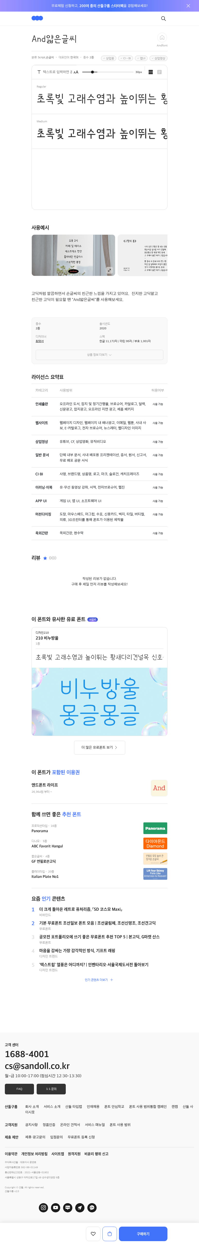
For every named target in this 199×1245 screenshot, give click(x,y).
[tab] (151, 72)
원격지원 (74, 1154)
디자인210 (42, 632)
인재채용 (93, 1106)
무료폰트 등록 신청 (81, 1137)
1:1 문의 (51, 1088)
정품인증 (49, 1125)
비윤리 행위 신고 (96, 1154)
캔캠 (175, 1106)
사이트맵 (57, 1154)
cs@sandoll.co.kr (37, 1066)
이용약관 (11, 1154)
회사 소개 (32, 1106)
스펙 (102, 336)
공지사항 (31, 1125)
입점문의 (56, 1137)
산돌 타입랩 (73, 1106)
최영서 (40, 341)
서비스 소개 (52, 1106)
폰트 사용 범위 (120, 1125)
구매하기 (143, 1234)
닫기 (188, 6)
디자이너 (41, 336)
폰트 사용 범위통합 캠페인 (148, 1106)
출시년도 (105, 323)
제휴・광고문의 (35, 1137)
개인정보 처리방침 (34, 1154)
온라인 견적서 (70, 1125)
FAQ (19, 1088)
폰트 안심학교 (114, 1106)
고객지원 (11, 1125)
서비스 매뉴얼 (95, 1125)
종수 (38, 323)
